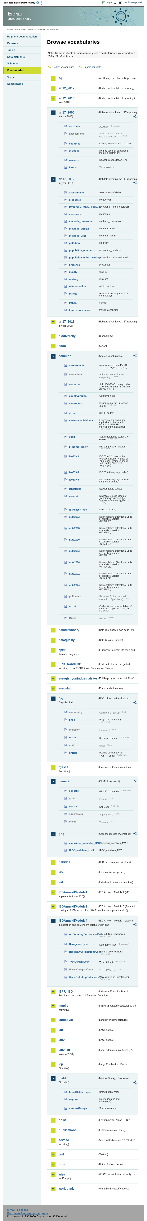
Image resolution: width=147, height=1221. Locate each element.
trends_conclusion (80, 310)
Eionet (22, 29)
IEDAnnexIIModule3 (73, 906)
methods (74, 150)
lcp (61, 1064)
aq (60, 78)
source (73, 806)
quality (73, 271)
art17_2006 (66, 112)
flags (72, 719)
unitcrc (73, 752)
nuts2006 (74, 528)
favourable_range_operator (83, 206)
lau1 (62, 1030)
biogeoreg (75, 199)
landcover (66, 1019)
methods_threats (79, 228)
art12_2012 (66, 88)
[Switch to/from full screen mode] (121, 3)
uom (62, 1164)
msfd (62, 1078)
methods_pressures (80, 221)
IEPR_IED (66, 991)
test (61, 1154)
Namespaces (15, 83)
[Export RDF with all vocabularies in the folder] (134, 116)
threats (73, 293)
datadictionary (69, 630)
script (72, 606)
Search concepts (92, 67)
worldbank (66, 1188)
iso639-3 (74, 472)
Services (12, 77)
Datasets (12, 43)
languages (75, 488)
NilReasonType (78, 509)
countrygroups (78, 396)
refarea (73, 737)
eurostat (65, 688)
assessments (76, 192)
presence (74, 264)
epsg (72, 436)
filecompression (78, 446)
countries (74, 143)
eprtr (62, 650)
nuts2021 (74, 573)
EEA (23, 3)
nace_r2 (73, 496)
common (65, 356)
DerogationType (78, 944)
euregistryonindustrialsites (78, 678)
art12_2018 (66, 98)
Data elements (16, 56)
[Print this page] (116, 3)
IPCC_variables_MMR (81, 850)
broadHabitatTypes (80, 1092)
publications (68, 1130)
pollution (74, 243)
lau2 (62, 1040)
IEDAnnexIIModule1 (73, 892)
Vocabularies (15, 70)
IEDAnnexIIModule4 (73, 920)
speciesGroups (78, 1108)
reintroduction (77, 286)
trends (73, 167)
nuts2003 (74, 517)
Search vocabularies (63, 67)
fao (61, 698)
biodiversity (67, 336)
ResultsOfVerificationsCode (83, 951)
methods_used (78, 235)
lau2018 (64, 1050)
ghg (61, 833)
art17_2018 (66, 321)
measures (75, 214)
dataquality (67, 640)
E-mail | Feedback (18, 1209)
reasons (73, 160)
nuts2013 (74, 551)
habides (64, 862)
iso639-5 (74, 479)
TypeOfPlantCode (79, 961)
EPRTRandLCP (70, 664)
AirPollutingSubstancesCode (83, 934)
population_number (80, 250)
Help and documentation (22, 36)
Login (109, 2)
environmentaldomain (82, 420)
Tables (11, 49)
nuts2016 (74, 562)
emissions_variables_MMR (83, 843)
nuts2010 (74, 539)
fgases (63, 767)
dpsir (72, 413)
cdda (62, 345)
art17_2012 (66, 179)
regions (73, 1099)
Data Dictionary (36, 29)
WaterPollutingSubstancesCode (83, 977)
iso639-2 (74, 456)
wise (62, 1174)
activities (74, 126)
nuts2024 (74, 585)
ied (61, 882)
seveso (64, 1140)
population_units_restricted (83, 257)
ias (61, 872)
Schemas (12, 63)
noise (63, 1120)
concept (73, 790)
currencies (75, 403)
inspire (64, 1005)
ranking (73, 279)
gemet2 (64, 781)
